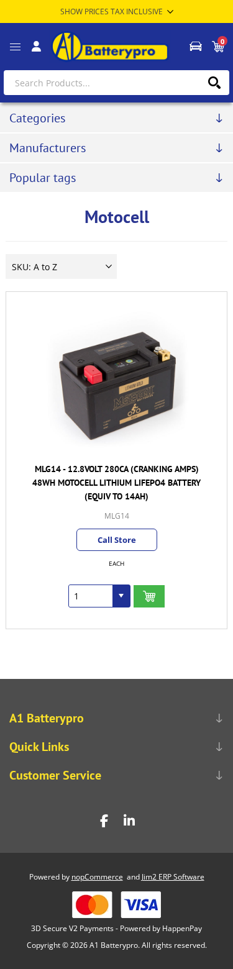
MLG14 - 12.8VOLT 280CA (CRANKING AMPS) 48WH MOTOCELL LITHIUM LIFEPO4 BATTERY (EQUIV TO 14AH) (116, 482)
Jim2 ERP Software (173, 876)
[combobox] (90, 596)
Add (149, 596)
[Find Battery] (195, 46)
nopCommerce (97, 876)
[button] (121, 596)
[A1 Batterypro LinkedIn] (129, 820)
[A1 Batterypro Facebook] (104, 820)
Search (214, 82)
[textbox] (116, 82)
